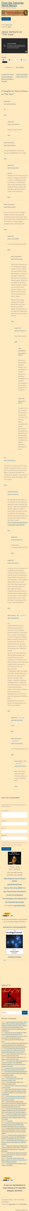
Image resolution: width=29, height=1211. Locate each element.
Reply (5, 115)
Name (3, 821)
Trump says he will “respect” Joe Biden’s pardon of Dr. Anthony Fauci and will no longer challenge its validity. (14, 1159)
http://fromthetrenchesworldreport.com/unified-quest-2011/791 (17, 524)
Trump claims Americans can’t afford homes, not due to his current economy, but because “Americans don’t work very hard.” (13, 1050)
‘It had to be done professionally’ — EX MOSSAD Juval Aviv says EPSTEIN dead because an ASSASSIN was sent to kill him (14, 1124)
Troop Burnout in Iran (10, 1077)
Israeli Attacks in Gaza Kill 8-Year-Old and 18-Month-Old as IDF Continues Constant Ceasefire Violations (14, 1154)
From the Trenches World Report (13, 4)
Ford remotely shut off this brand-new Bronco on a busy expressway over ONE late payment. (14, 1142)
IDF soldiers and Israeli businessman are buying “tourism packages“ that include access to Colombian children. (14, 1073)
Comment (5, 810)
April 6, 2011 (9, 24)
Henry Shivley (20, 67)
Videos (9, 26)
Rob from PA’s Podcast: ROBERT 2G (14, 888)
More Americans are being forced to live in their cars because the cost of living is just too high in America (13, 1098)
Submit (24, 1012)
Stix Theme (23, 1204)
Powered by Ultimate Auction (21, 1210)
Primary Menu (6, 19)
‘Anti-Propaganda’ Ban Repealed (14, 902)
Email (3, 828)
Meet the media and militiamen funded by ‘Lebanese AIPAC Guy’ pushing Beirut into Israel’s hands (13, 1092)
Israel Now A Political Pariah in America (15, 1089)
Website (4, 835)
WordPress (12, 1204)
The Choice (9, 1121)
